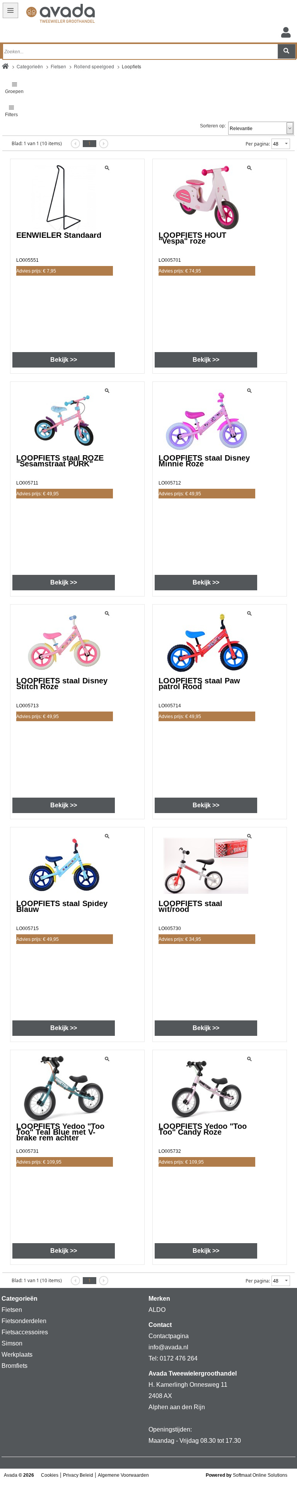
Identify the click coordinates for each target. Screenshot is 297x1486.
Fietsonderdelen (24, 1321)
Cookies (49, 1475)
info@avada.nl (168, 1347)
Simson (12, 1343)
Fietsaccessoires (25, 1332)
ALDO (157, 1309)
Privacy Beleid (78, 1475)
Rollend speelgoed (94, 66)
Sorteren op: (213, 126)
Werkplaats (17, 1354)
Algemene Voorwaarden (123, 1475)
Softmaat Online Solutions (260, 1475)
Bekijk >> (63, 359)
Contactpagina (168, 1336)
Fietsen (58, 66)
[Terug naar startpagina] (49, 14)
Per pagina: (258, 144)
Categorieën (30, 66)
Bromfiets (14, 1365)
